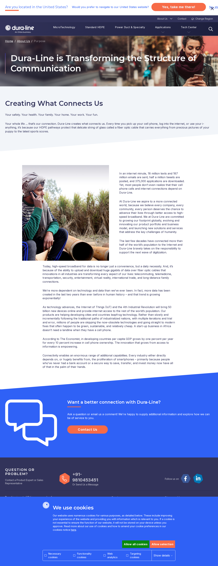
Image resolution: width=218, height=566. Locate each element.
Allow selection (162, 544)
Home (9, 41)
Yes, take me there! (178, 7)
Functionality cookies (84, 555)
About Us (23, 41)
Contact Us (87, 429)
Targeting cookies (135, 555)
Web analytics (112, 555)
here (73, 529)
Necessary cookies (54, 555)
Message (93, 484)
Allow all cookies (135, 544)
